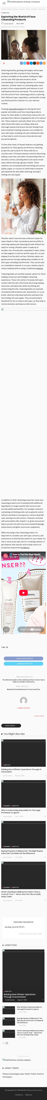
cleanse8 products (16, 109)
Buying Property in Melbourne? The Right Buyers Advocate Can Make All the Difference (22, 852)
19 (45, 816)
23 (45, 900)
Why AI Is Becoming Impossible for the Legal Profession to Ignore (20, 811)
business (7, 805)
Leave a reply (10, 726)
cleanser (39, 268)
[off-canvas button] (4, 3)
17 (45, 857)
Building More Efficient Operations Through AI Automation (21, 770)
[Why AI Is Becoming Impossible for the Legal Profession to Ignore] (23, 793)
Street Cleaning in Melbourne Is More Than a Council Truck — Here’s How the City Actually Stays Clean (21, 894)
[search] (42, 3)
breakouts (25, 547)
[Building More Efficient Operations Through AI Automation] (23, 753)
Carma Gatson (8, 23)
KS (7, 647)
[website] (3, 716)
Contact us (19, 1095)
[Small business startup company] (23, 1)
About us (28, 1095)
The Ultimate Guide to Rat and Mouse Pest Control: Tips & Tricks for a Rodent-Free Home (23, 681)
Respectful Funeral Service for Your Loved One (23, 689)
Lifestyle (6, 12)
